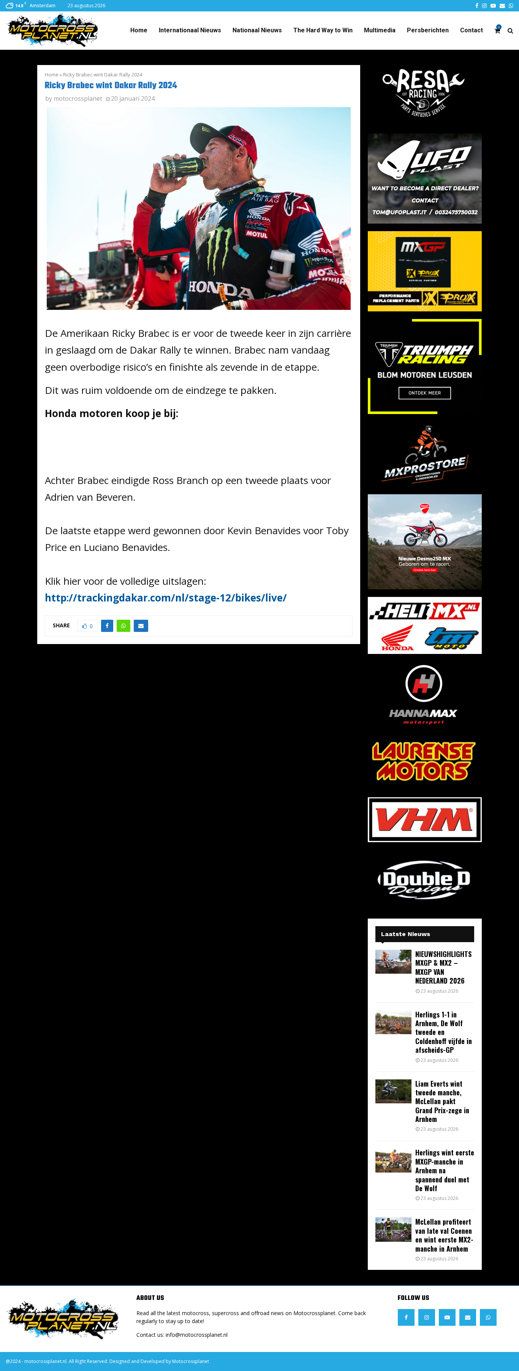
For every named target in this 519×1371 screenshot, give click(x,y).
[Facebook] (406, 1317)
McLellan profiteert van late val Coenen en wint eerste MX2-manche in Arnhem (444, 1235)
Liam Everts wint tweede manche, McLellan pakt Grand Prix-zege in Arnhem (442, 1101)
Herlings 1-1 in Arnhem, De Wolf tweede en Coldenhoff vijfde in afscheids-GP (443, 1032)
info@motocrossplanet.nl (197, 1334)
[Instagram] (426, 1317)
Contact (471, 30)
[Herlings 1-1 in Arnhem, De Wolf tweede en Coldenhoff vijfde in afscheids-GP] (393, 1022)
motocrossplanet (78, 98)
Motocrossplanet (190, 1361)
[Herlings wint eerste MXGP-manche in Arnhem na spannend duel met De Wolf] (393, 1160)
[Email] (467, 1317)
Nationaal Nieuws (257, 30)
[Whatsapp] (488, 1317)
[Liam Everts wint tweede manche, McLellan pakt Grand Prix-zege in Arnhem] (393, 1091)
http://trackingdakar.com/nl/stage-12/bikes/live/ (166, 598)
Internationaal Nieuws (190, 30)
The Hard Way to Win (323, 30)
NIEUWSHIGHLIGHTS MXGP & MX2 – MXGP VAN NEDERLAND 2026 (443, 967)
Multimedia (380, 30)
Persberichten (428, 30)
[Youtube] (447, 1317)
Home (138, 30)
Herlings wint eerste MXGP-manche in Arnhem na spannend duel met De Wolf (444, 1170)
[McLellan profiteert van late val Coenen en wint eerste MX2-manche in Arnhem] (393, 1229)
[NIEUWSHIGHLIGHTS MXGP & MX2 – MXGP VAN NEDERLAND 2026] (393, 962)
